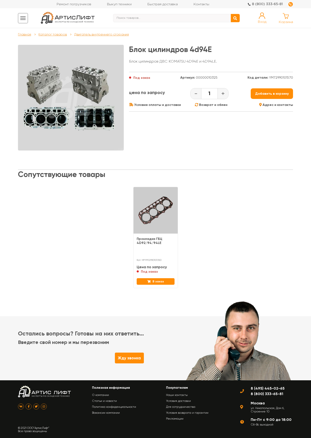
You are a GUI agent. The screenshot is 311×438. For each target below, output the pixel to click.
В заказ (158, 281)
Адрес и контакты (277, 105)
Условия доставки (178, 400)
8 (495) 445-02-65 (268, 388)
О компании (100, 395)
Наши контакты (177, 395)
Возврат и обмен (212, 105)
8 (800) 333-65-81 (267, 4)
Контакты (201, 4)
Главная (24, 34)
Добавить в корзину (272, 94)
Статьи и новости (104, 400)
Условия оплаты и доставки (157, 105)
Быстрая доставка (162, 4)
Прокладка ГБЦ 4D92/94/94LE (149, 241)
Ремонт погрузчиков (73, 4)
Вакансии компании (106, 412)
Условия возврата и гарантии (187, 412)
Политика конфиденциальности (114, 406)
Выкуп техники (119, 4)
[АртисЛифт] (67, 18)
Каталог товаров (53, 34)
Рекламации (174, 418)
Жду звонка (129, 358)
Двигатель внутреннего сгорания (101, 34)
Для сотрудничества (180, 406)
